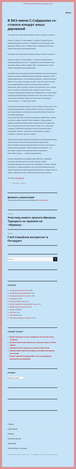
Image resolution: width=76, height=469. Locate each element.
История (11, 434)
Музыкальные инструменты (19, 307)
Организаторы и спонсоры (17, 448)
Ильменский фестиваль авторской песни (19, 454)
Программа (12, 443)
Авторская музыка (14, 438)
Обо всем (13, 312)
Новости (23, 183)
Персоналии (14, 315)
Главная (11, 424)
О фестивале (12, 429)
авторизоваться (43, 200)
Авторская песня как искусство (20, 296)
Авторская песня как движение (20, 293)
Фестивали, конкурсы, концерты (21, 318)
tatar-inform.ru (19, 178)
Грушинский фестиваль (18, 301)
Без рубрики (14, 298)
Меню (68, 13)
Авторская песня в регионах (19, 290)
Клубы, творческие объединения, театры (23, 304)
